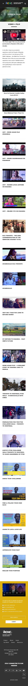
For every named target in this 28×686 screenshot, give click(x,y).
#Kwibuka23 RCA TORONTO (13, 264)
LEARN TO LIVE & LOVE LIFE (12, 529)
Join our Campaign (9, 605)
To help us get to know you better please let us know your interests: (13, 601)
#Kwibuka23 (7, 288)
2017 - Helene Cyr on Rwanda (14, 211)
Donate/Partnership (10, 609)
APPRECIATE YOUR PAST (11, 550)
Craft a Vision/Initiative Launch (13, 611)
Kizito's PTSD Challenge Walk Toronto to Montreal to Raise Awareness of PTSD (14, 452)
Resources (20, 642)
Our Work (6, 642)
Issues (17, 640)
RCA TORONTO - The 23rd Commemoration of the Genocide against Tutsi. (12, 237)
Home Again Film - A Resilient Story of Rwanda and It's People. (14, 367)
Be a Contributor (9, 607)
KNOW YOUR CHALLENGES (12, 478)
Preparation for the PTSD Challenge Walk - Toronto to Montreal (13, 424)
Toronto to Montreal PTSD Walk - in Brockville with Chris (13, 395)
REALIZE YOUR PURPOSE (11, 571)
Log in (24, 678)
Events (13, 642)
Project (5, 640)
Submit (14, 621)
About (11, 640)
